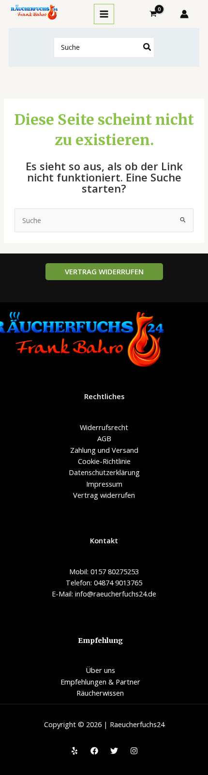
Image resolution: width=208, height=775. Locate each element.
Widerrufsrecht (104, 427)
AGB (104, 438)
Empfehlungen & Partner (100, 681)
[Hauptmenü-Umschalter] (104, 14)
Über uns (100, 670)
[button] (104, 271)
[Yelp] (74, 751)
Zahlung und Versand (104, 450)
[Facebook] (94, 751)
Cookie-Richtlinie (104, 461)
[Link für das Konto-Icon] (184, 14)
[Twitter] (114, 751)
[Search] (147, 48)
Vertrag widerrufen (104, 495)
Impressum (104, 484)
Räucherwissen (100, 693)
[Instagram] (134, 751)
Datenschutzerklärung (104, 472)
